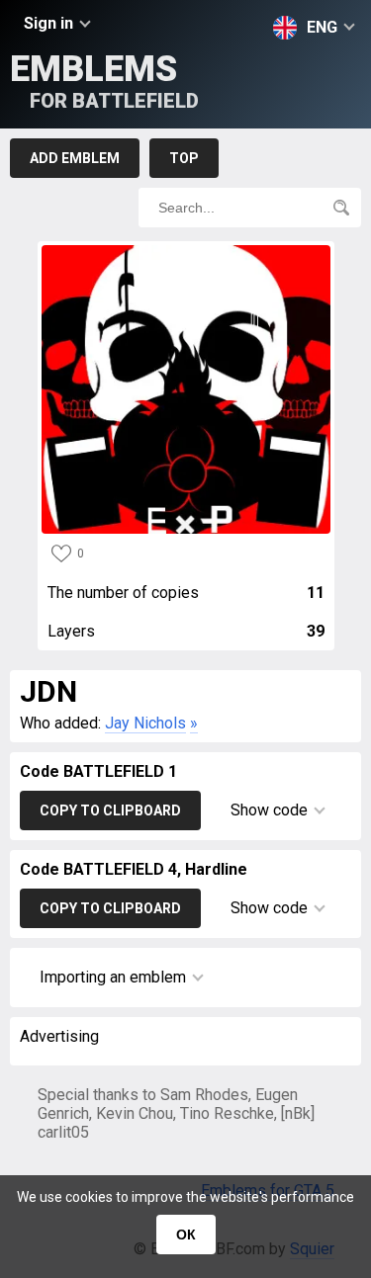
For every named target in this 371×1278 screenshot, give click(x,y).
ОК (186, 1234)
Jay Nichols (145, 723)
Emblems (104, 80)
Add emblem (75, 158)
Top (184, 158)
